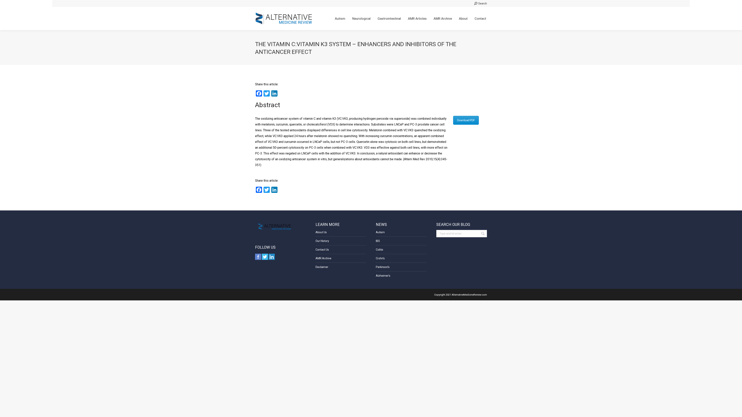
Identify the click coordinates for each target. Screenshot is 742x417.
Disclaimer (322, 267)
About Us (321, 232)
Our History (322, 240)
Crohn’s (380, 258)
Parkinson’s (383, 267)
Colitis (379, 249)
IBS (378, 240)
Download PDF (466, 120)
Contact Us (322, 249)
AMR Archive (323, 258)
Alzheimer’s (383, 275)
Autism (380, 232)
